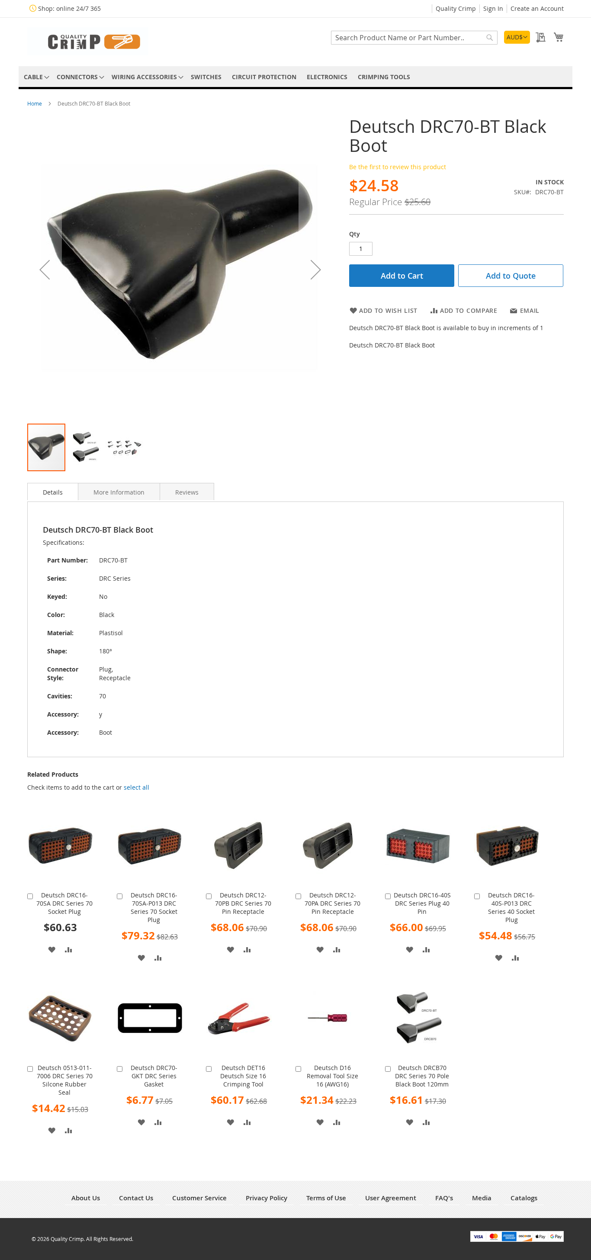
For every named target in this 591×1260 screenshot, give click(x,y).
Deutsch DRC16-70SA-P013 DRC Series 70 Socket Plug (154, 907)
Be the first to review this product (397, 167)
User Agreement (390, 1197)
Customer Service (199, 1197)
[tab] (52, 491)
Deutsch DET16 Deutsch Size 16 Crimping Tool (243, 1076)
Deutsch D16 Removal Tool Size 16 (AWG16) (332, 1076)
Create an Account (537, 8)
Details (53, 492)
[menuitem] (35, 77)
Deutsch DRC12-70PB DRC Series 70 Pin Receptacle (243, 903)
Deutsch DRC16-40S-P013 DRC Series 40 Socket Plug (511, 907)
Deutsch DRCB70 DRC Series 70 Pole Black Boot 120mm (422, 1076)
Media (481, 1197)
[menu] (295, 77)
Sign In (493, 8)
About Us (85, 1197)
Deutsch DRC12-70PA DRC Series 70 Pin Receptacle (332, 903)
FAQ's (444, 1197)
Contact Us (136, 1197)
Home (35, 103)
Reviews (187, 492)
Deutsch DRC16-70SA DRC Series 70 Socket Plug (64, 903)
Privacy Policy (266, 1197)
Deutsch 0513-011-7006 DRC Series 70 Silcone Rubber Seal (65, 1080)
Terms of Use (326, 1197)
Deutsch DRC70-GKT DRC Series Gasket (154, 1076)
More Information (119, 492)
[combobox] (414, 38)
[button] (517, 37)
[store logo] (87, 41)
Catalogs (524, 1197)
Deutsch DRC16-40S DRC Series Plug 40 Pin (422, 903)
